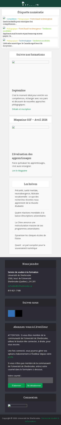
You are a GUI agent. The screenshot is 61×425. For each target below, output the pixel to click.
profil (10, 357)
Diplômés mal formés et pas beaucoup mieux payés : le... (22, 34)
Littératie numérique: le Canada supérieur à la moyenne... (22, 44)
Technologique (25, 41)
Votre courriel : (14, 375)
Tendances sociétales (41, 41)
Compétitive (11, 19)
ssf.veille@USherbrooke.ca (20, 286)
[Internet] (18, 313)
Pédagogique (23, 19)
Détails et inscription (21, 109)
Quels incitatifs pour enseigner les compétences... (18, 22)
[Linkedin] (11, 313)
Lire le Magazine (19, 170)
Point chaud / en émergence (41, 19)
